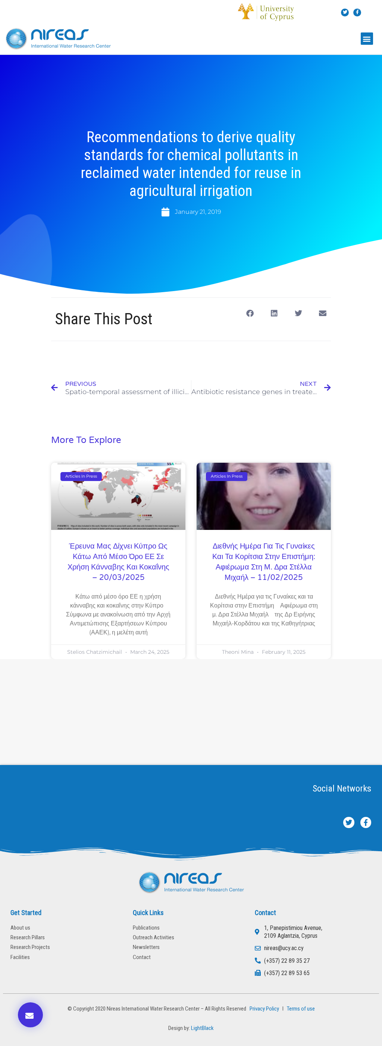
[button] (367, 38)
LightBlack (202, 1028)
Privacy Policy (263, 1008)
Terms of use (301, 1008)
